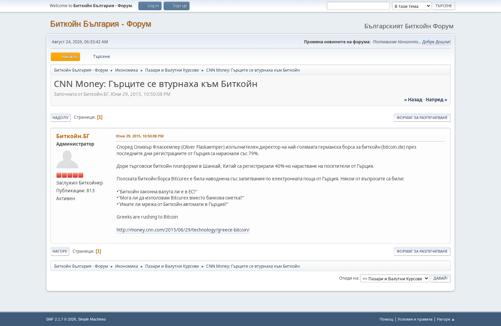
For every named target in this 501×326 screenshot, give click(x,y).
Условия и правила (415, 319)
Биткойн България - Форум (100, 23)
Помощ (386, 319)
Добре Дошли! (436, 42)
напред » (436, 100)
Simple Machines (92, 319)
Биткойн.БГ (73, 136)
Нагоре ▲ (446, 319)
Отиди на (348, 278)
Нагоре (59, 251)
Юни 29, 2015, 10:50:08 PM (140, 135)
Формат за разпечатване (422, 117)
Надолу (60, 117)
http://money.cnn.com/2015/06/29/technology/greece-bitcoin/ (183, 230)
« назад (413, 100)
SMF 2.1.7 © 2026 (61, 319)
